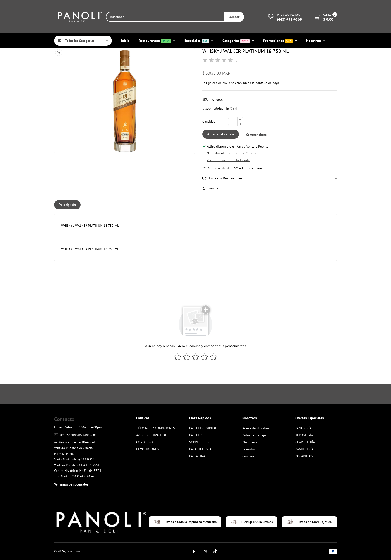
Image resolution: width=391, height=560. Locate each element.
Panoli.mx (73, 551)
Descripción (67, 205)
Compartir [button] (214, 188)
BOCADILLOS (304, 456)
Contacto (64, 419)
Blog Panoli (250, 442)
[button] (269, 178)
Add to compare (250, 168)
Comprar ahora (256, 135)
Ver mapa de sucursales (71, 484)
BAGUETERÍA (304, 449)
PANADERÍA (303, 428)
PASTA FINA (197, 456)
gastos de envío (219, 83)
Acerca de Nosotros (255, 428)
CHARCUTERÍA (305, 442)
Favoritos (248, 449)
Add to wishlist (218, 168)
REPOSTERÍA (304, 435)
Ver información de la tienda (228, 160)
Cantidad (208, 121)
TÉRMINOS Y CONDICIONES (155, 428)
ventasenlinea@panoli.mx (78, 435)
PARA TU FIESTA (200, 449)
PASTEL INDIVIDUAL (203, 428)
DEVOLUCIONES (147, 449)
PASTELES (196, 435)
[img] (217, 60)
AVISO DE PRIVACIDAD (151, 435)
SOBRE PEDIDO (200, 442)
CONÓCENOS (145, 442)
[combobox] (165, 16)
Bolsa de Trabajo (254, 435)
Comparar (249, 456)
